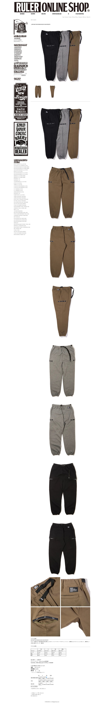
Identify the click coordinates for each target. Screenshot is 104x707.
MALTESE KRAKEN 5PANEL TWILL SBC (22, 224)
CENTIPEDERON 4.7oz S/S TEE (20, 181)
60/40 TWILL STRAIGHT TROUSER (21, 199)
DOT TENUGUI (17, 216)
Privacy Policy (75, 17)
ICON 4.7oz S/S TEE (18, 183)
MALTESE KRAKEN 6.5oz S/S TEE (21, 172)
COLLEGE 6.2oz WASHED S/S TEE (21, 165)
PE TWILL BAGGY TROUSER (20, 200)
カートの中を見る (17, 80)
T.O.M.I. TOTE (16, 230)
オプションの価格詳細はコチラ (38, 672)
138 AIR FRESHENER (18, 211)
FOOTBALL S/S (17, 193)
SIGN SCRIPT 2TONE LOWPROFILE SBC (22, 227)
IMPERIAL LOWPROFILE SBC (20, 225)
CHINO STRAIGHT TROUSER (20, 196)
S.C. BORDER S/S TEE (18, 189)
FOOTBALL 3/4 (17, 178)
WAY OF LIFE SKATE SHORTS (20, 203)
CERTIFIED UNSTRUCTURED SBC (21, 215)
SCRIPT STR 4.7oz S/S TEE (19, 194)
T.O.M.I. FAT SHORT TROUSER (20, 205)
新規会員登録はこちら (18, 41)
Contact (70, 17)
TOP (31, 19)
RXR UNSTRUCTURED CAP (19, 234)
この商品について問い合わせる (37, 693)
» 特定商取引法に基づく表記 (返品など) (38, 688)
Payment (80, 17)
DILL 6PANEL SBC (17, 228)
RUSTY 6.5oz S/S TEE (18, 171)
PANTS (34, 19)
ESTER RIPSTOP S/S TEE (19, 192)
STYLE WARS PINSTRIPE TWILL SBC (21, 213)
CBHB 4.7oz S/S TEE (18, 184)
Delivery (84, 17)
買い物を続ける (34, 695)
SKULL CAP (16, 209)
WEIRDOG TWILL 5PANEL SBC (20, 208)
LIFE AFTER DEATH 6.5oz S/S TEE (21, 170)
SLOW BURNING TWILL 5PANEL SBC (21, 206)
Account (66, 17)
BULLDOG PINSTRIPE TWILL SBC (21, 212)
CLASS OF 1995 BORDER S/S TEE (21, 186)
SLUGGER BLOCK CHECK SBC (20, 218)
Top (63, 17)
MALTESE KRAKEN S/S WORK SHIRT (21, 167)
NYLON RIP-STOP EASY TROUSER (21, 202)
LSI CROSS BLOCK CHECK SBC (20, 219)
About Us (88, 17)
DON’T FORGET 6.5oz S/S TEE (20, 164)
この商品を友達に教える (36, 694)
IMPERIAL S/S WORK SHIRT (19, 175)
